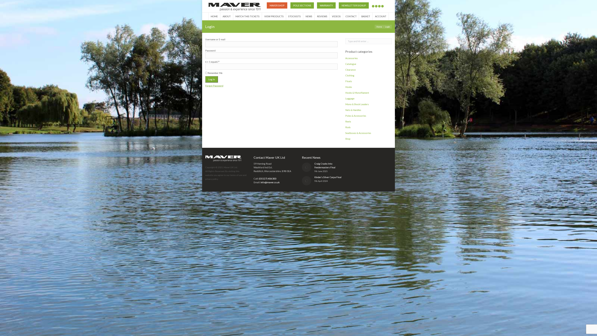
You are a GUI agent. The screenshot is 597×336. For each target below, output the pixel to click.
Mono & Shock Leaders (357, 104)
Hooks (348, 87)
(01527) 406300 (267, 178)
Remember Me (214, 73)
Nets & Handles (353, 110)
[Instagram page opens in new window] (382, 6)
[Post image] (306, 167)
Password (210, 50)
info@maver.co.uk (270, 182)
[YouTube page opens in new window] (379, 6)
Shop (347, 138)
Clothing (349, 75)
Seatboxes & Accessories (358, 133)
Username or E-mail (215, 39)
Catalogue (350, 64)
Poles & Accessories (355, 115)
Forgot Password (214, 85)
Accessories (351, 58)
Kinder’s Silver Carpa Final (327, 177)
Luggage (349, 98)
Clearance (350, 69)
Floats (348, 81)
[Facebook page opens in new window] (376, 6)
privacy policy (211, 179)
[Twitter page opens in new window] (373, 6)
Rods (348, 127)
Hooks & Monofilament (357, 92)
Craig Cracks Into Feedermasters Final (324, 165)
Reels (348, 121)
